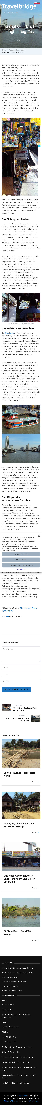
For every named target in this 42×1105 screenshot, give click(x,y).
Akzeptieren (21, 554)
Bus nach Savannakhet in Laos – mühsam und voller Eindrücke (19, 878)
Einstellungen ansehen (21, 565)
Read (34, 782)
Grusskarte (9, 333)
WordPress (33, 1101)
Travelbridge (19, 6)
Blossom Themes (11, 1101)
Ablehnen (21, 560)
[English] (35, 3)
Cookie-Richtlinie (20, 569)
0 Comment (21, 40)
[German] (38, 3)
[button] (39, 535)
